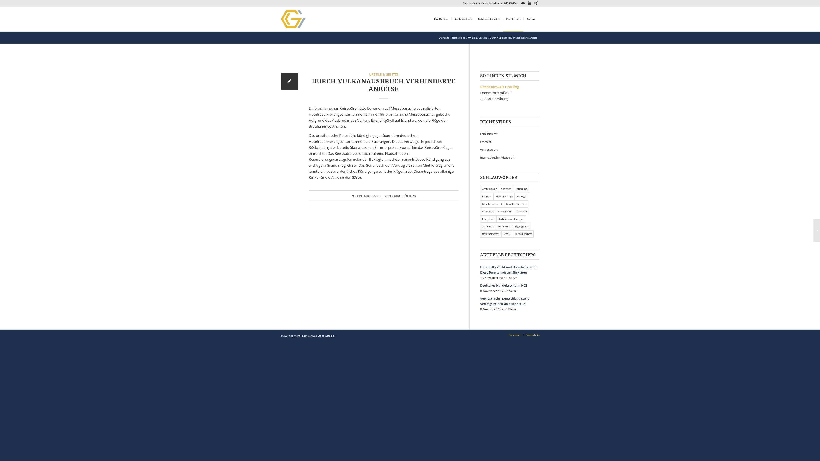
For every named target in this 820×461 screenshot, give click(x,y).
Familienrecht (489, 134)
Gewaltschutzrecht (516, 204)
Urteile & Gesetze (383, 74)
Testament (504, 226)
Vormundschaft (523, 233)
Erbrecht (485, 142)
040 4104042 (511, 3)
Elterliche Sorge (504, 196)
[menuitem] (441, 19)
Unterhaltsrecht (490, 233)
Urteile (507, 233)
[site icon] (298, 19)
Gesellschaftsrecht (492, 204)
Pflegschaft (488, 218)
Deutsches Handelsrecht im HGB (504, 285)
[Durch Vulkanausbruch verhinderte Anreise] (289, 81)
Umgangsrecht (521, 226)
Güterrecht (488, 211)
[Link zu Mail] (523, 3)
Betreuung (521, 188)
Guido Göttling (404, 196)
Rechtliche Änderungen (511, 218)
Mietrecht (522, 211)
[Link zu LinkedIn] (529, 3)
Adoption (506, 188)
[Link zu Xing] (536, 3)
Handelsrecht (505, 211)
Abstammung (489, 188)
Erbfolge (521, 196)
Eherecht (487, 196)
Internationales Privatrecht (497, 157)
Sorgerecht (488, 226)
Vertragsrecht (489, 150)
